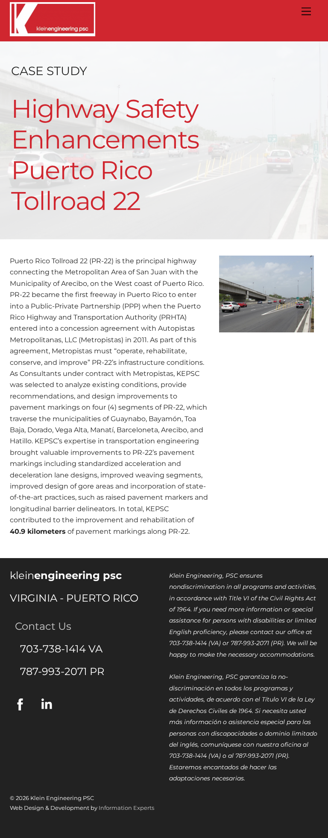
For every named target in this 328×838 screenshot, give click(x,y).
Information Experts (126, 807)
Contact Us (40, 626)
